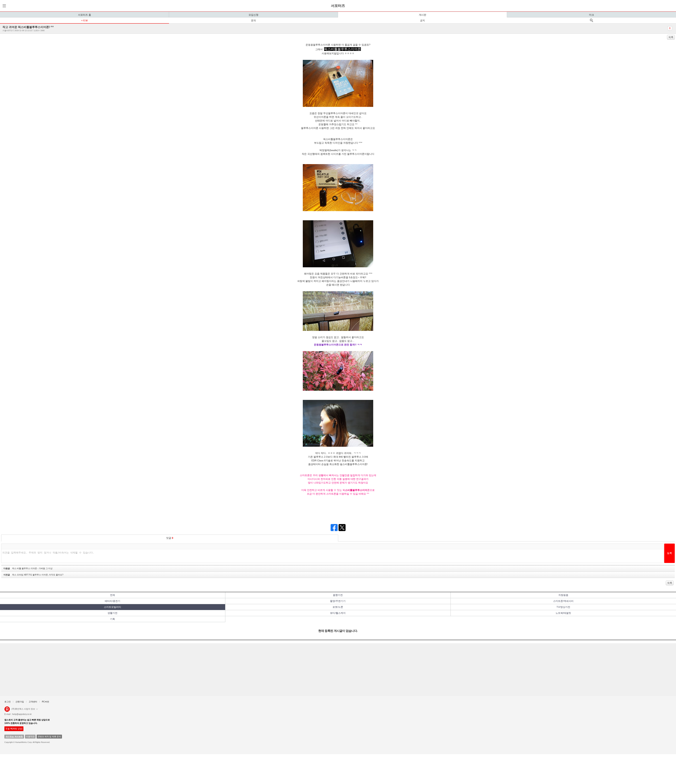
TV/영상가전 (563, 607)
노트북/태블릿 (563, 613)
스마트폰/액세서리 (563, 601)
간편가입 (19, 701)
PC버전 (45, 701)
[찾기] (591, 20)
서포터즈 (338, 6)
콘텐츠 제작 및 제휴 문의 (49, 736)
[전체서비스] (3, 5)
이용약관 (30, 736)
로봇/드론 (338, 607)
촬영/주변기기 (338, 601)
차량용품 (563, 595)
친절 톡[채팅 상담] (13, 728)
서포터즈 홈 (84, 14)
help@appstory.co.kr (22, 714)
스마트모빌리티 (112, 607)
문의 (253, 20)
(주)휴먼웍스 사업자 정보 (23, 709)
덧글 (169, 538)
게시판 (422, 14)
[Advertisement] (107, 669)
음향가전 (338, 595)
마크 (591, 14)
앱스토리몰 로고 (7, 710)
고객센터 (33, 701)
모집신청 (253, 14)
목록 (670, 37)
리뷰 (85, 20)
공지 (422, 20)
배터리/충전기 (112, 601)
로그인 (7, 701)
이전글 (33, 575)
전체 (112, 595)
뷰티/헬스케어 (338, 613)
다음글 (28, 568)
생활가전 (112, 613)
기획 (112, 619)
